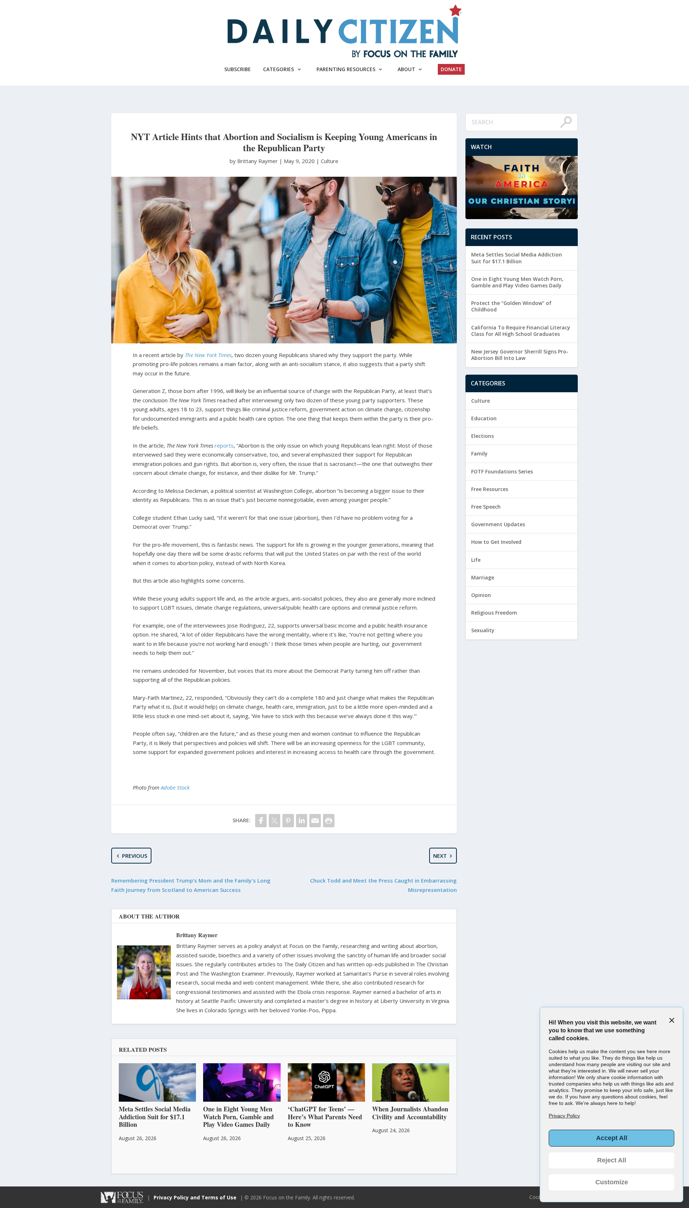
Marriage (482, 577)
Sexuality (483, 630)
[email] (315, 820)
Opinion (481, 595)
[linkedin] (302, 820)
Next (440, 855)
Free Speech (486, 506)
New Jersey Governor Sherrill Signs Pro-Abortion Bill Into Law (519, 354)
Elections (482, 435)
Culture (329, 161)
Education (484, 418)
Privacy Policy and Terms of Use (195, 1197)
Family (479, 453)
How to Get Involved (496, 541)
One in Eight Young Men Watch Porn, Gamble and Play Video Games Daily (517, 282)
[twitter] (274, 820)
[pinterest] (288, 820)
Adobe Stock (175, 787)
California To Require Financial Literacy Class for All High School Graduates (520, 330)
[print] (328, 820)
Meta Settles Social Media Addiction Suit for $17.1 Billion (516, 257)
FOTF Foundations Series (502, 471)
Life (476, 559)
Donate (451, 69)
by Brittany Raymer (254, 161)
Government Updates (498, 524)
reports (224, 445)
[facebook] (261, 820)
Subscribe (237, 69)
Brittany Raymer (196, 935)
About (406, 69)
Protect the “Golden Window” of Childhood (511, 306)
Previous (134, 855)
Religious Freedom (494, 612)
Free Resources (489, 489)
